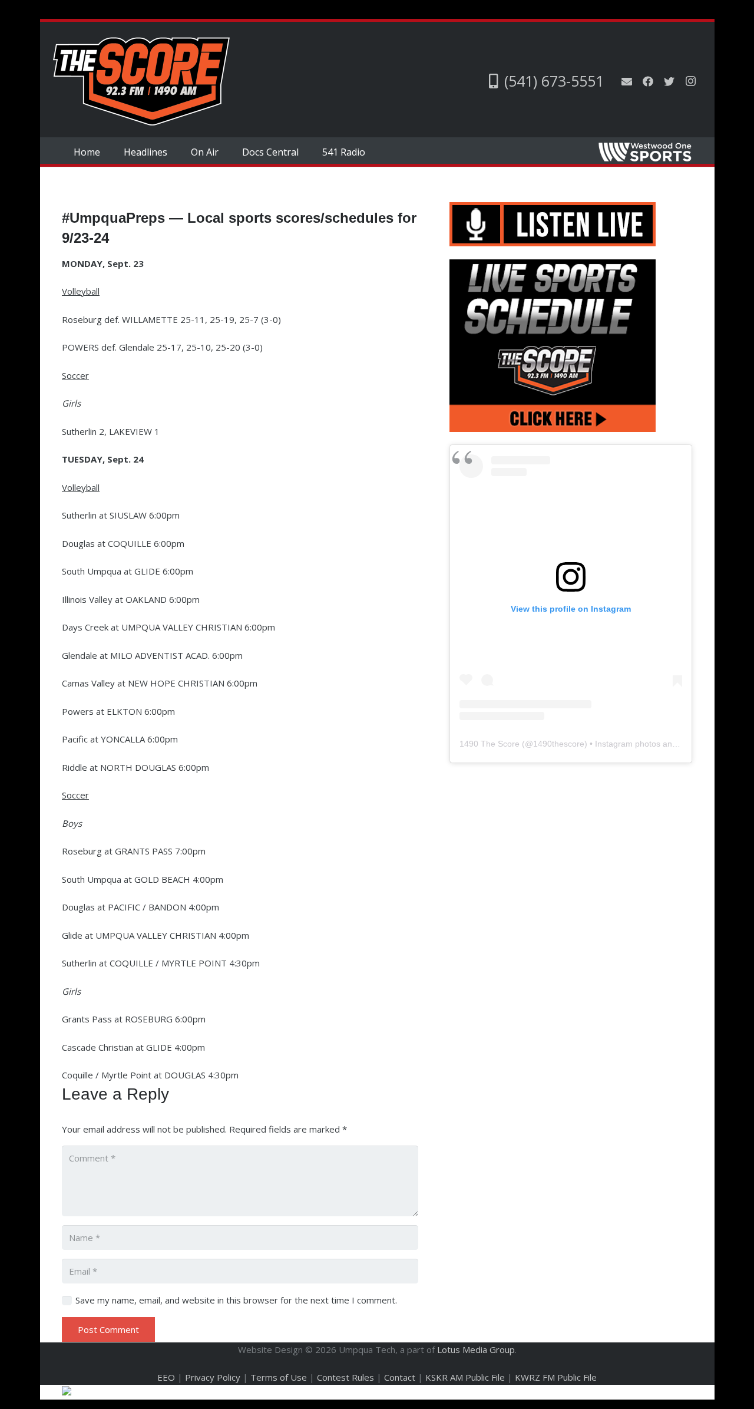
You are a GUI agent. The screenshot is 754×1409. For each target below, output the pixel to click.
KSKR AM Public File (465, 1377)
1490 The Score (489, 743)
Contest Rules (345, 1377)
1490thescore (558, 743)
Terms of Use (278, 1377)
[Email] (626, 81)
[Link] (141, 81)
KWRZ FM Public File (556, 1377)
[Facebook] (648, 81)
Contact (399, 1377)
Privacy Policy (212, 1377)
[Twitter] (669, 81)
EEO (166, 1377)
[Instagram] (690, 81)
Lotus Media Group (476, 1349)
